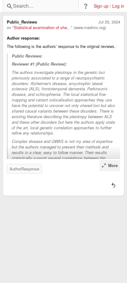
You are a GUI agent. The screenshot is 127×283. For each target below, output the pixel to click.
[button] (85, 6)
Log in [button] (118, 6)
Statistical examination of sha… (42, 27)
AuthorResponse (24, 169)
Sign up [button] (101, 6)
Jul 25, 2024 (109, 22)
